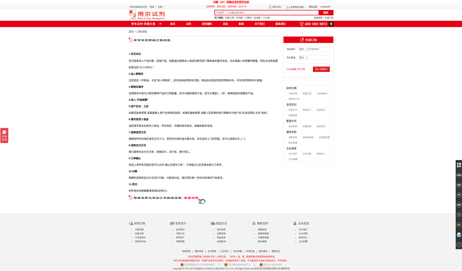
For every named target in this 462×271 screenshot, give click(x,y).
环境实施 (250, 251)
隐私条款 (199, 251)
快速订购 (329, 17)
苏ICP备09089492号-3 (239, 264)
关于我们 (260, 24)
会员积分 (321, 110)
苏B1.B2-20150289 (272, 264)
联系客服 (293, 142)
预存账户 (307, 110)
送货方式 (159, 138)
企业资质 (307, 153)
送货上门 (240, 138)
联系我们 (281, 24)
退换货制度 (308, 137)
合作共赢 (237, 251)
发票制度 (293, 115)
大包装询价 (322, 93)
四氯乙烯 (229, 17)
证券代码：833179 (237, 6)
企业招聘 (293, 159)
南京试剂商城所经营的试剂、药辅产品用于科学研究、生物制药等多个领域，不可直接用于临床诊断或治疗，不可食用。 (231, 260)
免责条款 (186, 251)
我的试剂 (276, 6)
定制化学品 (140, 241)
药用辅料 (207, 24)
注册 (160, 6)
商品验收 (321, 126)
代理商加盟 (324, 137)
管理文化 (276, 251)
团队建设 (263, 251)
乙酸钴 (248, 17)
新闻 (241, 24)
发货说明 (293, 126)
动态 (225, 24)
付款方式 (293, 110)
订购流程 (293, 93)
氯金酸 (257, 17)
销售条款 (293, 137)
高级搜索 (318, 17)
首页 (172, 24)
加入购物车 (146, 67)
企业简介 (224, 251)
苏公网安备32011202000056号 (199, 264)
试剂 (188, 24)
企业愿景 (212, 251)
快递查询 (221, 241)
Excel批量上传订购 (296, 69)
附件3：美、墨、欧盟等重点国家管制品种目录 (252, 256)
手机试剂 (313, 6)
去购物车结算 (297, 7)
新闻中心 (321, 153)
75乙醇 (266, 17)
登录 (152, 6)
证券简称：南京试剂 (216, 6)
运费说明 (307, 126)
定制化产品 (294, 98)
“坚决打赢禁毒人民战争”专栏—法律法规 (207, 256)
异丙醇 (239, 17)
